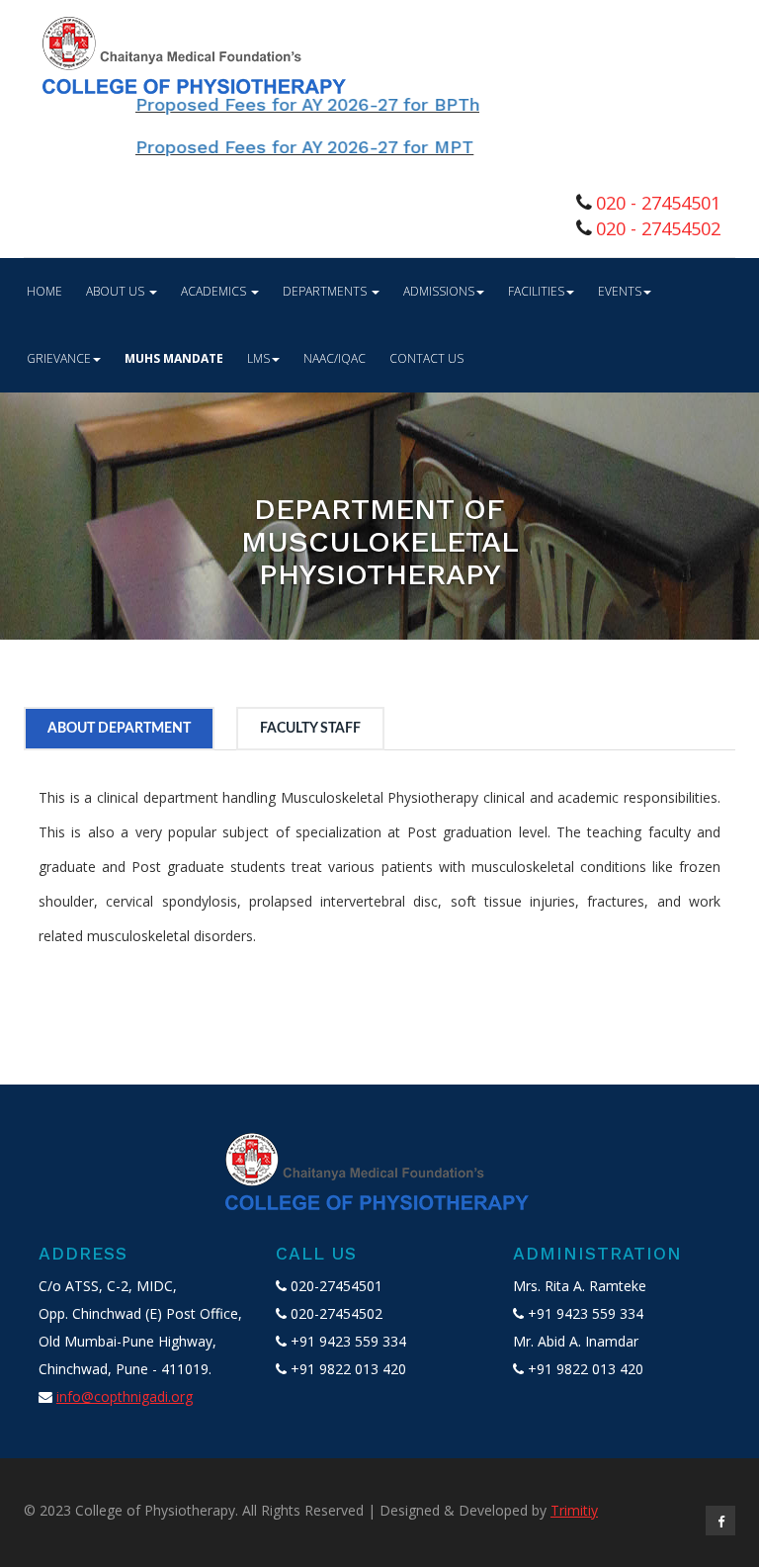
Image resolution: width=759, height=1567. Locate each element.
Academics (215, 291)
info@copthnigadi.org (124, 1396)
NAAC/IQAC (334, 358)
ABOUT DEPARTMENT (119, 729)
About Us (116, 291)
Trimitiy (574, 1510)
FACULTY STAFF (310, 729)
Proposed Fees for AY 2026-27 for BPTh (281, 104)
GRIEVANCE (59, 358)
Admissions (438, 291)
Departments (326, 291)
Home (44, 291)
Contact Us (426, 358)
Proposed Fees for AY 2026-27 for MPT (278, 146)
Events (619, 291)
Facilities (536, 291)
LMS (258, 358)
